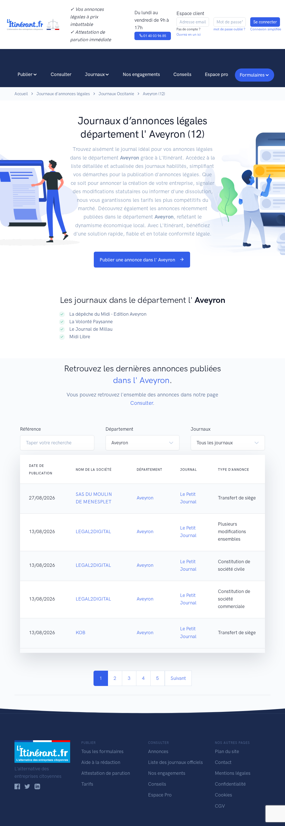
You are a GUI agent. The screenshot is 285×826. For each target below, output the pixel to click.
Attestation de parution (105, 773)
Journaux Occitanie (116, 93)
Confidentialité (230, 784)
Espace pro (216, 74)
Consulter (61, 74)
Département (119, 429)
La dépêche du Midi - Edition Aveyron (107, 314)
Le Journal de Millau (90, 329)
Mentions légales (232, 773)
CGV (220, 806)
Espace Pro (160, 795)
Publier (25, 74)
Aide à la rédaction (100, 762)
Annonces (158, 751)
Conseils (182, 74)
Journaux (95, 74)
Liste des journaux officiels (175, 762)
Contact (223, 762)
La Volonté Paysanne (91, 321)
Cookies (223, 795)
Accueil (21, 93)
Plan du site (227, 751)
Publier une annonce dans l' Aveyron (138, 260)
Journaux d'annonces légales (63, 93)
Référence (30, 429)
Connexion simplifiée (265, 29)
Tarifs (87, 784)
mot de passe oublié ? (229, 29)
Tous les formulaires (102, 751)
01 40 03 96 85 (154, 36)
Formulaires (252, 75)
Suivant (178, 678)
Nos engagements (141, 74)
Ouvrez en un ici (188, 34)
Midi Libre (79, 336)
